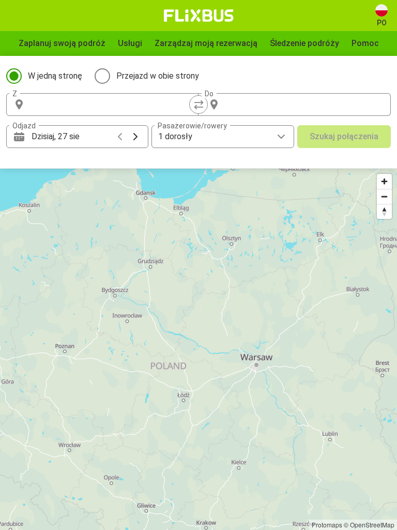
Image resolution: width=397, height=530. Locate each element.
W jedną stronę (55, 76)
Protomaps (327, 524)
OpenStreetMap (372, 524)
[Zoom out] (384, 196)
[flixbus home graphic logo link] (199, 15)
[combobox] (112, 104)
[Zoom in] (384, 181)
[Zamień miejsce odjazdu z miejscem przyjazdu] (198, 104)
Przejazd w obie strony (157, 76)
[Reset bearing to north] (384, 211)
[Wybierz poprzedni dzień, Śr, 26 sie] (120, 136)
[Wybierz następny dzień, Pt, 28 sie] (135, 136)
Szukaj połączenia (344, 136)
